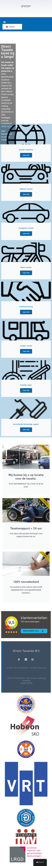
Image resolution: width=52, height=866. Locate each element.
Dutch (11, 27)
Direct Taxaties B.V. (26, 651)
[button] (4, 22)
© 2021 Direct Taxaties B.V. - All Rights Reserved (26, 668)
